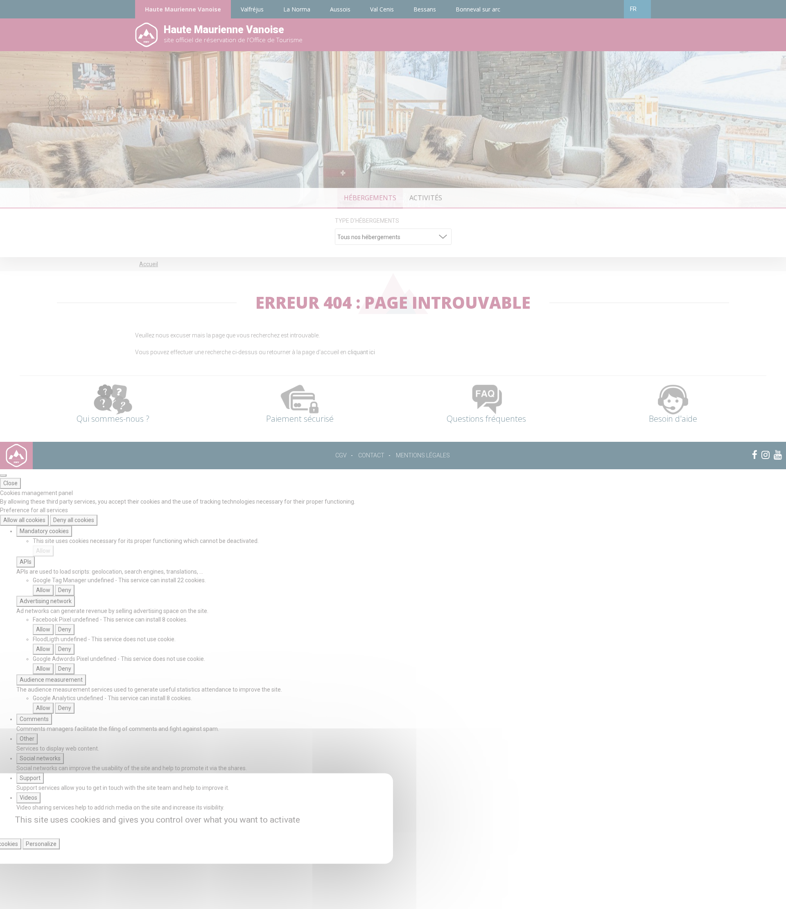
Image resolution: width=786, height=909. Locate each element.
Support (30, 778)
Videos (28, 797)
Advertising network (46, 601)
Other (27, 738)
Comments (34, 719)
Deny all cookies (73, 520)
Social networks (40, 758)
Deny (64, 590)
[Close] (3, 475)
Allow (43, 550)
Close (10, 483)
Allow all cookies (24, 520)
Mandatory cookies (44, 531)
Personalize (41, 844)
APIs (26, 562)
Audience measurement (51, 679)
